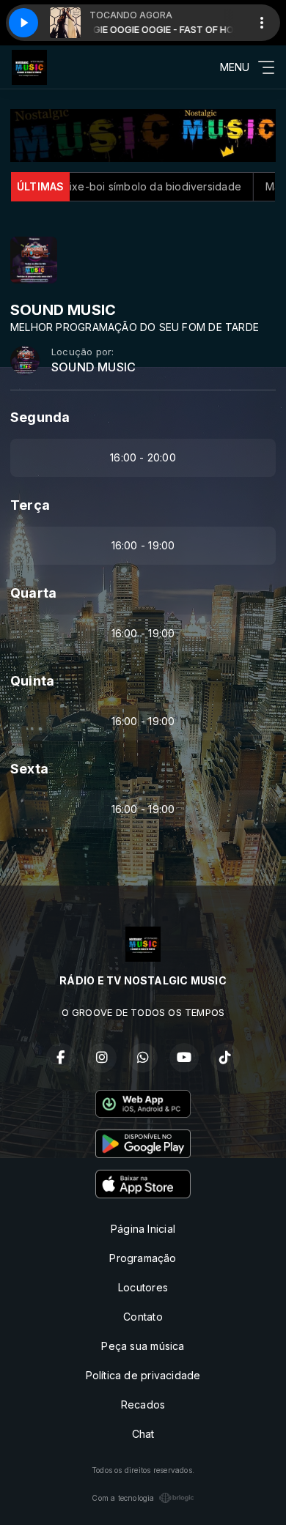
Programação (142, 1258)
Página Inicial (143, 1228)
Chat (143, 1434)
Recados (143, 1404)
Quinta (32, 681)
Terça (30, 505)
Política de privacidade (143, 1375)
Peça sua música (142, 1346)
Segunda (40, 417)
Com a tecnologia (123, 1498)
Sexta (29, 768)
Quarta (33, 593)
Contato (142, 1316)
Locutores (143, 1287)
